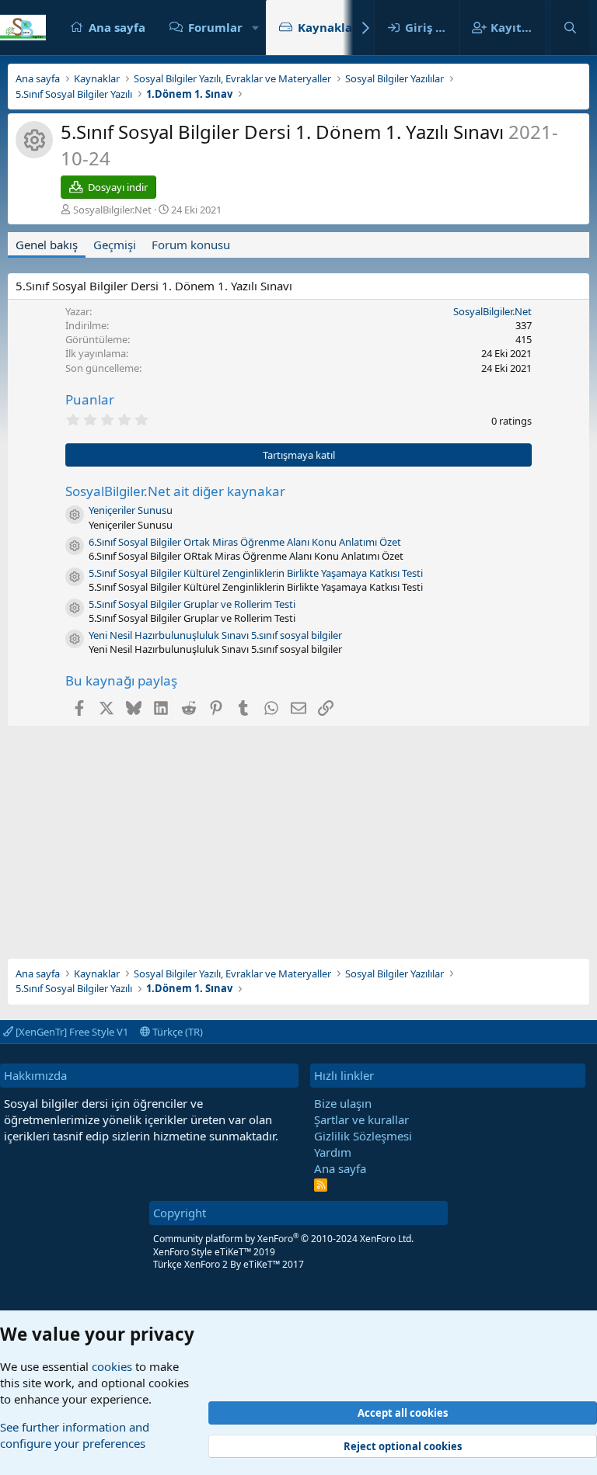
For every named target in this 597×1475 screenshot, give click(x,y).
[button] (255, 27)
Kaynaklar (328, 27)
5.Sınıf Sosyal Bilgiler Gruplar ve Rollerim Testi (192, 604)
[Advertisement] (298, 834)
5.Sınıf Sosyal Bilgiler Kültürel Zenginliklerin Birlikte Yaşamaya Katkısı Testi (256, 573)
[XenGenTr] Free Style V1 (70, 1032)
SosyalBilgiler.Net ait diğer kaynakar (175, 491)
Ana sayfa (117, 27)
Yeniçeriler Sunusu (131, 510)
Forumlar (215, 27)
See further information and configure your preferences (74, 1435)
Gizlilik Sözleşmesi (363, 1136)
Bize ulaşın (343, 1103)
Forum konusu (191, 244)
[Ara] (570, 27)
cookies (112, 1366)
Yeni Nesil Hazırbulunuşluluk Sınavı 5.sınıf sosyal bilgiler (215, 635)
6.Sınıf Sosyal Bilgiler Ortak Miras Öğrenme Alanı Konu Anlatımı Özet (245, 542)
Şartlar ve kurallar (361, 1119)
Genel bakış (47, 244)
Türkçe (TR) (176, 1032)
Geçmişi (114, 244)
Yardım (332, 1152)
